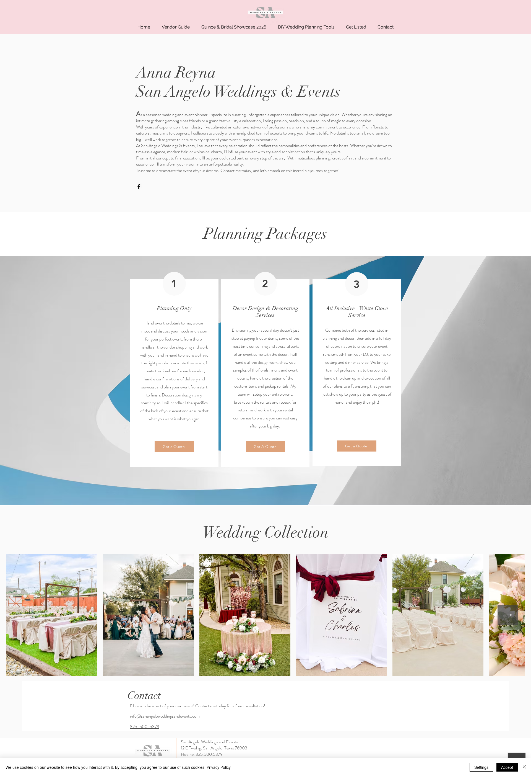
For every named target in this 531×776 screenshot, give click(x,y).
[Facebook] (139, 186)
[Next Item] (508, 615)
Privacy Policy (219, 767)
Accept (507, 767)
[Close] (524, 767)
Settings (481, 767)
